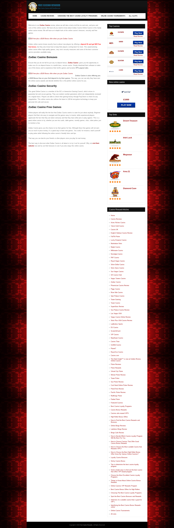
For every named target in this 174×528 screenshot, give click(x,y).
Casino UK (114, 229)
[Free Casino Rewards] (45, 10)
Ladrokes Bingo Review (119, 429)
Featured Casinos (117, 403)
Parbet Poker (115, 399)
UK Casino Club (116, 275)
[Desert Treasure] (115, 129)
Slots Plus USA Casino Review (121, 320)
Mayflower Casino (117, 338)
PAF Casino (115, 257)
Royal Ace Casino (117, 352)
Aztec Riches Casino (118, 222)
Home (113, 215)
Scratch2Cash (115, 331)
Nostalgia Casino (116, 254)
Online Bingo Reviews (118, 426)
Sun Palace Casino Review (120, 310)
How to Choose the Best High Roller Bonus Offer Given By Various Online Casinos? (125, 453)
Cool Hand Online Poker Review (122, 385)
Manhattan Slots (116, 243)
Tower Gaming (116, 299)
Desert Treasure (130, 121)
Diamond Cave (129, 188)
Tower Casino (115, 303)
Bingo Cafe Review (117, 433)
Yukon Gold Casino (117, 226)
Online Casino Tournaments (120, 510)
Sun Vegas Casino (117, 271)
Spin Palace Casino (117, 296)
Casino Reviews (116, 219)
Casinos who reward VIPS (120, 413)
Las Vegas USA (116, 313)
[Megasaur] (115, 163)
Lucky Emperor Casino (118, 240)
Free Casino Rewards (86, 525)
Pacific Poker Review (118, 392)
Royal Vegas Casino (118, 261)
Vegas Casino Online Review (121, 317)
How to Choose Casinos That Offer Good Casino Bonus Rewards (125, 442)
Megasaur (127, 155)
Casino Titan (115, 341)
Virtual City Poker (117, 371)
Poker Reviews (116, 364)
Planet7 (113, 348)
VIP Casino (115, 334)
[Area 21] (115, 180)
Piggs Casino (115, 289)
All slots (113, 514)
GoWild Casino (116, 345)
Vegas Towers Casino (118, 278)
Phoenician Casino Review (120, 285)
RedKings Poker (116, 396)
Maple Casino (115, 247)
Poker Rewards (116, 368)
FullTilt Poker (115, 236)
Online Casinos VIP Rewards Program (124, 486)
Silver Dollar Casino (117, 264)
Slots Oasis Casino (117, 268)
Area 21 (126, 171)
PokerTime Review (117, 389)
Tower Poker (115, 378)
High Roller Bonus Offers (119, 417)
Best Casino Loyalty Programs (121, 406)
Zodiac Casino (45, 25)
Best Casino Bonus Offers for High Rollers (125, 489)
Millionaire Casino (117, 250)
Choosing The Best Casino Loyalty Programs (126, 493)
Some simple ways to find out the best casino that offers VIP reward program (126, 471)
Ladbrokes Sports (117, 324)
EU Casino (114, 327)
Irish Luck (127, 138)
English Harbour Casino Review (121, 233)
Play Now (138, 33)
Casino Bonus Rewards (119, 410)
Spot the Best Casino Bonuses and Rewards (126, 496)
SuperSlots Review (117, 306)
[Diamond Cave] (115, 197)
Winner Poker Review (118, 375)
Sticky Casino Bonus (118, 461)
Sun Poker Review (117, 382)
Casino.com (115, 355)
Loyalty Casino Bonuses (119, 457)
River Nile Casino (117, 292)
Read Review (138, 36)
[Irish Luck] (115, 146)
